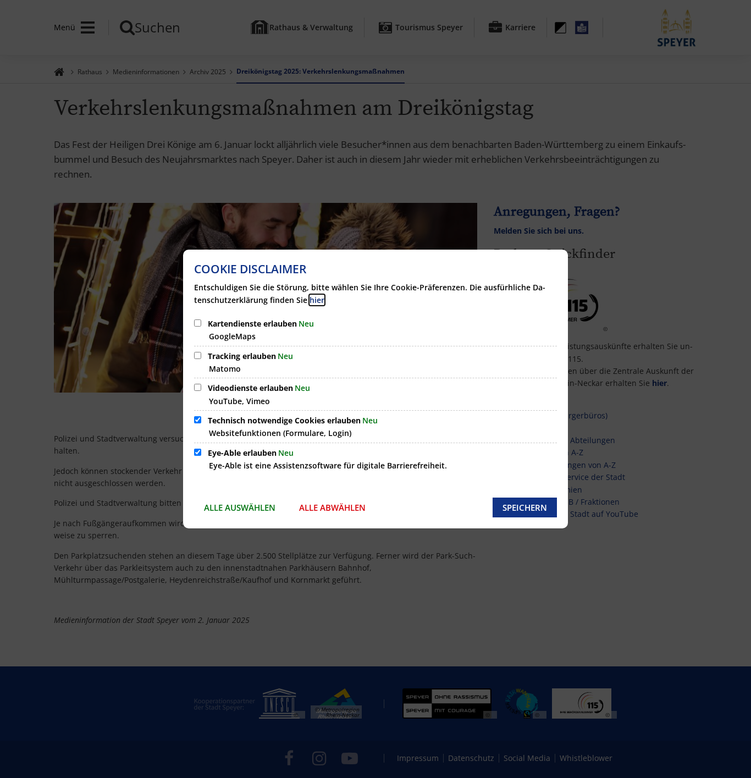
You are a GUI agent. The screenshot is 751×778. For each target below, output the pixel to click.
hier (317, 300)
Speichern (524, 507)
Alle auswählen (239, 507)
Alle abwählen (332, 507)
